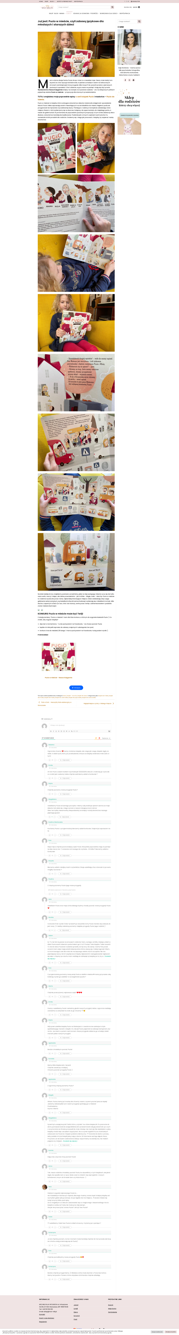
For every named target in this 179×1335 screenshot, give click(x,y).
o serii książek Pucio (85, 96)
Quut (75, 1319)
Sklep (46, 1)
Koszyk (110, 1305)
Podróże (94, 13)
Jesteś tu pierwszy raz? (64, 1)
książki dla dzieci (82, 695)
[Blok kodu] (69, 731)
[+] (77, 731)
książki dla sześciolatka (89, 697)
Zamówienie (112, 1312)
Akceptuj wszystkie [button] (171, 1332)
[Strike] (58, 731)
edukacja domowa (81, 13)
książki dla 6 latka (49, 697)
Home (41, 1)
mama (61, 13)
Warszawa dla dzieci (108, 13)
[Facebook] (76, 687)
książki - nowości (72, 695)
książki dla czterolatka (61, 697)
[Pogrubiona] (51, 731)
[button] (135, 1)
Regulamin (43, 1322)
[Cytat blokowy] (66, 731)
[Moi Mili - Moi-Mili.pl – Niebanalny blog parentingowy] (47, 7)
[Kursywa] (53, 731)
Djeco (76, 1312)
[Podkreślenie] (56, 731)
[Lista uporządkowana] (61, 731)
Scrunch (77, 1316)
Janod (76, 1305)
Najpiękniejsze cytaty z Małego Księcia (98, 703)
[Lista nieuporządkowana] (64, 731)
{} (74, 731)
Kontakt (42, 1314)
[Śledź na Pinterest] (128, 1)
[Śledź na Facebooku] (124, 1)
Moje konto (112, 1309)
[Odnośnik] (71, 731)
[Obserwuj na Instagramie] (126, 1)
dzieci (68, 13)
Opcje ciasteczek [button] (157, 1332)
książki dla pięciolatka (75, 697)
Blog (52, 1)
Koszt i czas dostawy (46, 1318)
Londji (76, 1309)
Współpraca (78, 1)
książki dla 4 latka (103, 695)
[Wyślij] (112, 7)
